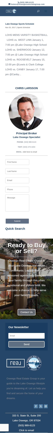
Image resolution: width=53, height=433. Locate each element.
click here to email (30, 152)
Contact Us (26, 312)
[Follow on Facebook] (36, 406)
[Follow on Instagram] (46, 406)
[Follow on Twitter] (41, 406)
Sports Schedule (23, 27)
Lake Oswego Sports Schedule (19, 24)
